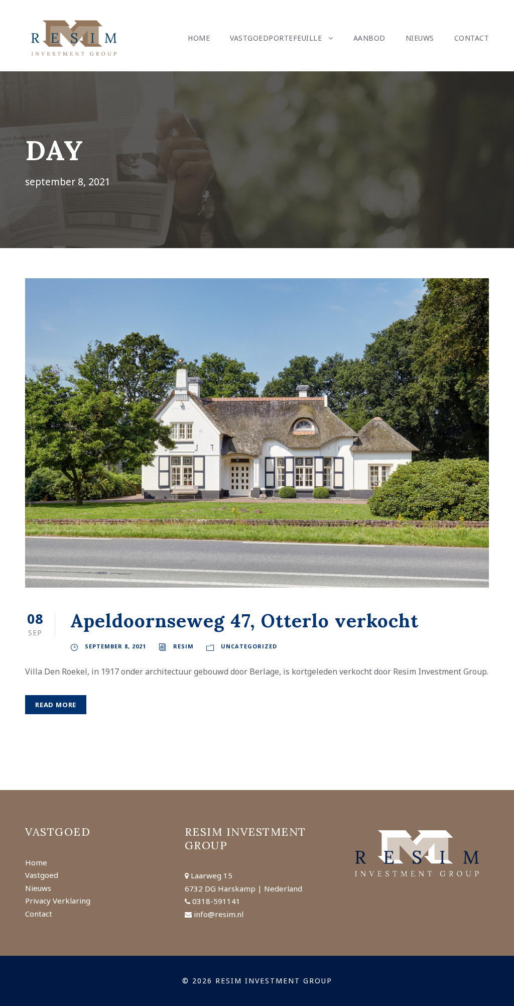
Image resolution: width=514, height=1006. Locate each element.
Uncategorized (249, 646)
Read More (55, 704)
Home (199, 38)
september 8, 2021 (115, 646)
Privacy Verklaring (57, 901)
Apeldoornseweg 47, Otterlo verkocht (244, 620)
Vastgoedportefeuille (276, 38)
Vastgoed (41, 875)
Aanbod (369, 38)
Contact (471, 38)
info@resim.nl (218, 914)
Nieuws (420, 38)
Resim (183, 646)
